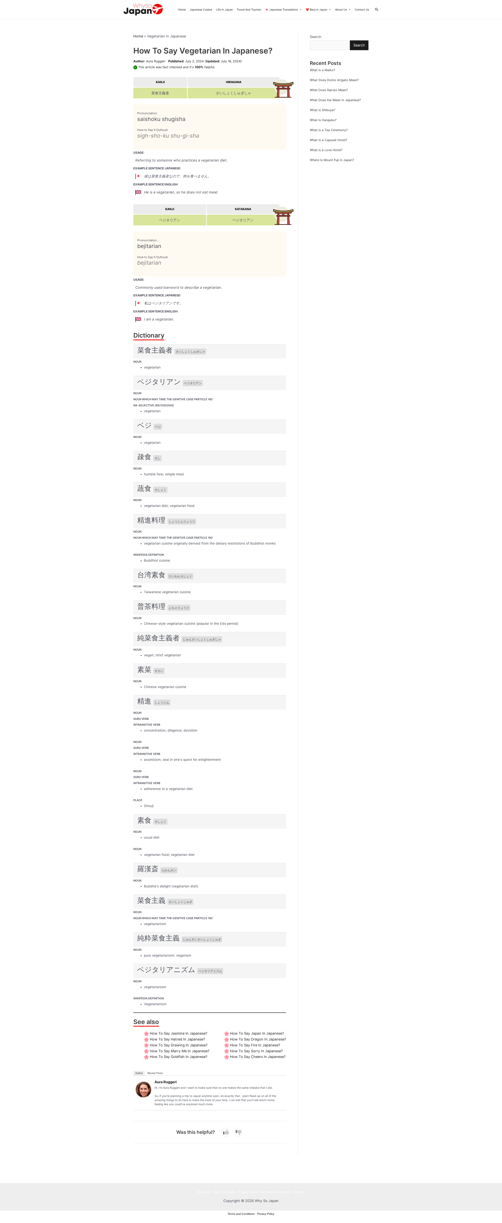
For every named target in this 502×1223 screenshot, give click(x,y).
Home (182, 9)
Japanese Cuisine (201, 9)
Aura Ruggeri (155, 61)
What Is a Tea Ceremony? (329, 130)
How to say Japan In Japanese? (257, 1033)
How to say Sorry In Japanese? (256, 1051)
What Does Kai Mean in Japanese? (335, 100)
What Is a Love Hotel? (326, 150)
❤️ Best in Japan (316, 9)
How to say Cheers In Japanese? (258, 1057)
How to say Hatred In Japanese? (177, 1039)
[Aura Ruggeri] (143, 1089)
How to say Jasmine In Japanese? (178, 1033)
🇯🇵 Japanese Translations (281, 9)
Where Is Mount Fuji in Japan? (332, 160)
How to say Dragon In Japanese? (258, 1039)
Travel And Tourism (249, 9)
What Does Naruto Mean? (329, 90)
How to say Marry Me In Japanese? (179, 1051)
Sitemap (299, 1192)
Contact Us (362, 9)
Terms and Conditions (275, 1192)
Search (315, 37)
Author (139, 1073)
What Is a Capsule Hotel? (328, 140)
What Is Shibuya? (322, 110)
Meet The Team (224, 1192)
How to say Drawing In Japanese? (178, 1045)
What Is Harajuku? (323, 120)
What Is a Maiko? (322, 70)
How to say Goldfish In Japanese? (178, 1057)
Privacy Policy (247, 1192)
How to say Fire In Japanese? (255, 1045)
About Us (341, 9)
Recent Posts (155, 1073)
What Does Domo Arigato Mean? (334, 80)
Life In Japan (224, 9)
